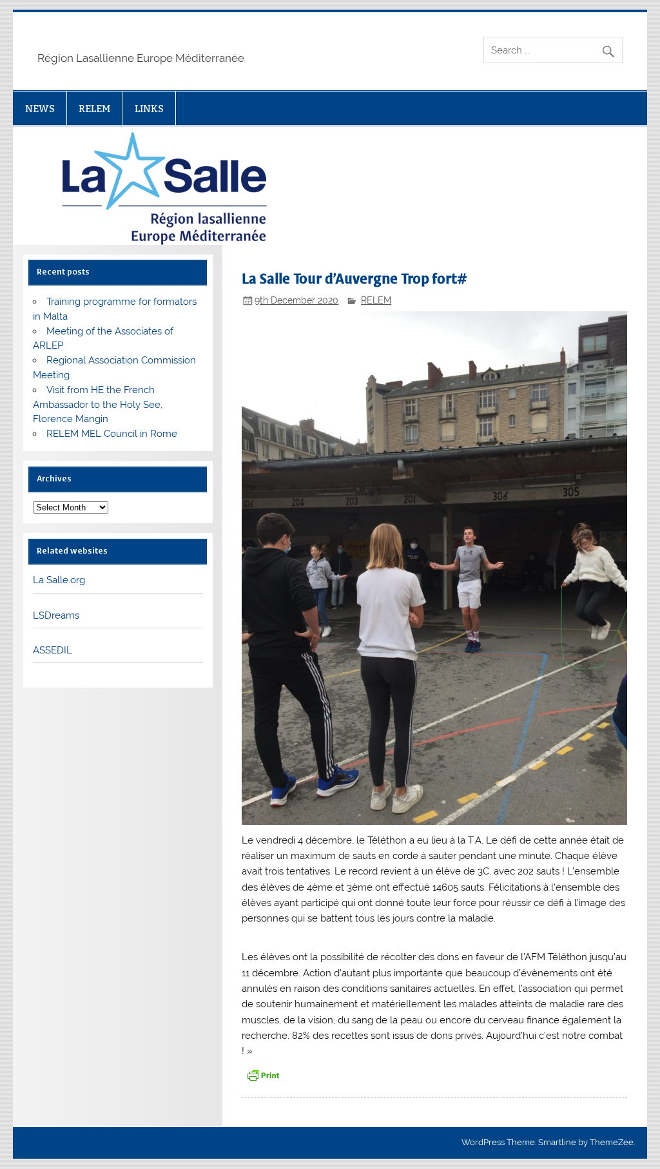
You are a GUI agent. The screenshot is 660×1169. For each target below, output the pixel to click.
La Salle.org (59, 580)
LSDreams (56, 615)
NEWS (40, 108)
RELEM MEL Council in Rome (111, 434)
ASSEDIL (52, 650)
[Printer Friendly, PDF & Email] (263, 1075)
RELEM (94, 108)
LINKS (149, 108)
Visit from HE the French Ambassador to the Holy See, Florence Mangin (97, 404)
